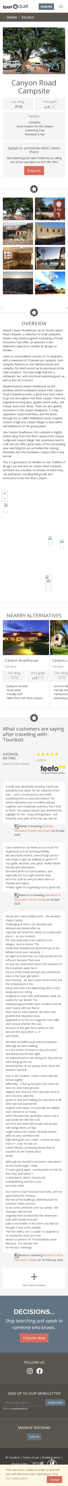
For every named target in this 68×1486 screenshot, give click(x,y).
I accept (54, 1479)
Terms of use (31, 1457)
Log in (34, 1437)
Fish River (28, 17)
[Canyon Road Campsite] (48, 583)
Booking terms (51, 1457)
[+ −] (34, 546)
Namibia (12, 17)
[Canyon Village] (62, 544)
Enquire (46, 6)
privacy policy (19, 1408)
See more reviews (34, 1277)
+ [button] (4, 493)
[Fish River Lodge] (50, 541)
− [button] (4, 498)
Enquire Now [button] (34, 1337)
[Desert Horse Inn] (6, 508)
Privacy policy (19, 1464)
